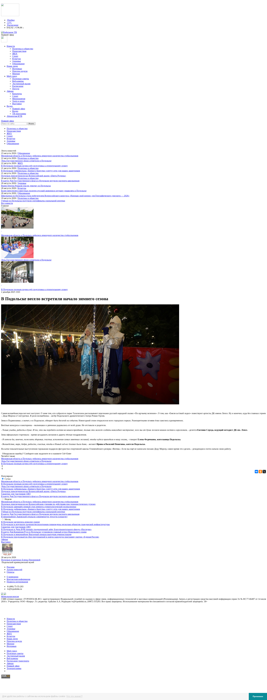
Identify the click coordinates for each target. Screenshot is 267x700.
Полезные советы (20, 78)
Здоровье (16, 61)
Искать (31, 124)
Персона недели (20, 71)
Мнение (16, 73)
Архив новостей (14, 569)
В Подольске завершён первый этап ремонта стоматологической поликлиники (38, 506)
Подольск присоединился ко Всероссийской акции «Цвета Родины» (33, 491)
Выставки (17, 103)
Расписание (12, 25)
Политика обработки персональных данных (22, 614)
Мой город (12, 76)
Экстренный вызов (21, 83)
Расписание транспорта (18, 661)
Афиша (10, 91)
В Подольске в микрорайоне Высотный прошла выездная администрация (36, 534)
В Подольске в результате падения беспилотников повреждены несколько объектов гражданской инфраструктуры (55, 524)
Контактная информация (18, 579)
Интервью (17, 68)
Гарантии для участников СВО (16, 494)
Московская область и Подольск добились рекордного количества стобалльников (39, 481)
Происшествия (19, 51)
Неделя (8, 499)
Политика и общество (22, 48)
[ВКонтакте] (256, 471)
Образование (18, 63)
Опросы (10, 572)
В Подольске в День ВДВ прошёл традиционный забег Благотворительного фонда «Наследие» (46, 529)
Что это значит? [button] (74, 696)
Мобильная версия (10, 596)
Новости (11, 46)
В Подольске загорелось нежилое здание (20, 522)
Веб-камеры (18, 81)
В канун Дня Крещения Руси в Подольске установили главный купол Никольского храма (43, 532)
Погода (15, 88)
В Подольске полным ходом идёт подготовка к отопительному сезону (34, 484)
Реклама (10, 567)
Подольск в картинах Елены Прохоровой (20, 560)
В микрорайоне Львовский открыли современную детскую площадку (34, 516)
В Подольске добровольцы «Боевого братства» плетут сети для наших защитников (40, 489)
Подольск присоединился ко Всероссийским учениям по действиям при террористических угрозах (48, 504)
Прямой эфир (18, 108)
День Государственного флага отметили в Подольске (26, 486)
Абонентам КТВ (14, 116)
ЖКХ (14, 53)
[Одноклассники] (260, 471)
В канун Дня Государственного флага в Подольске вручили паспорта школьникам (40, 496)
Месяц (8, 519)
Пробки (11, 20)
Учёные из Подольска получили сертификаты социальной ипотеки (33, 511)
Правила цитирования (17, 582)
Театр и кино (18, 101)
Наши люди (12, 66)
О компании (12, 577)
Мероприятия (18, 98)
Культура (16, 58)
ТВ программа (19, 113)
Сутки (8, 479)
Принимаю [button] (258, 696)
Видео (10, 106)
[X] (264, 471)
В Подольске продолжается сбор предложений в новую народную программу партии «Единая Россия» (50, 537)
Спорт (15, 56)
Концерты (17, 93)
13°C (9, 22)
